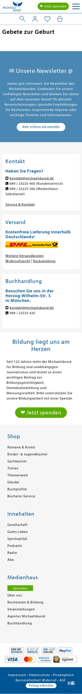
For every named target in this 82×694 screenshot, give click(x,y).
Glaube (13, 482)
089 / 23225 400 (22, 184)
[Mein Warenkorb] (60, 18)
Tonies (12, 468)
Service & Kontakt (20, 205)
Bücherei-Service (21, 496)
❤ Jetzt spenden (53, 6)
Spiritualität (17, 539)
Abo (10, 560)
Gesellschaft (17, 525)
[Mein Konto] (35, 18)
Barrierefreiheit (28, 680)
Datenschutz (39, 675)
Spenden (20, 588)
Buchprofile (17, 489)
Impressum (17, 675)
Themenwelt (17, 475)
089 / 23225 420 (22, 313)
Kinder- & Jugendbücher (27, 454)
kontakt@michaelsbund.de (32, 178)
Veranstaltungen (21, 609)
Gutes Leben (17, 532)
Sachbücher (17, 461)
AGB (62, 680)
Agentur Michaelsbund (26, 616)
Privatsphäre (63, 675)
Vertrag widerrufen (41, 685)
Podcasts (14, 546)
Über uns (14, 595)
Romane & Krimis (21, 447)
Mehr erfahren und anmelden (41, 127)
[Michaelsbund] (12, 7)
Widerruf (49, 680)
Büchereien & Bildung (25, 602)
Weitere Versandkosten (24, 256)
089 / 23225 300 (22, 189)
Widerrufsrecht (17, 261)
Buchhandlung (19, 623)
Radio (12, 553)
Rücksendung (44, 261)
